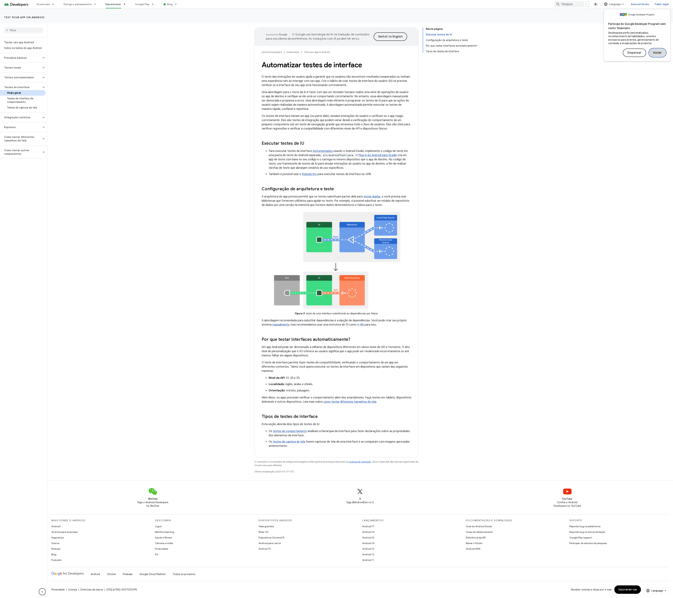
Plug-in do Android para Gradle (377, 155)
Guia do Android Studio (479, 526)
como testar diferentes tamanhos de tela (349, 402)
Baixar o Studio (474, 543)
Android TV (265, 548)
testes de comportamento (290, 431)
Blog (170, 4)
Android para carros (270, 543)
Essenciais (43, 4)
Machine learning (164, 532)
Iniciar (657, 52)
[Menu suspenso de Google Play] (154, 4)
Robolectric (309, 174)
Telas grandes (266, 526)
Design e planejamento (78, 4)
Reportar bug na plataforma (584, 526)
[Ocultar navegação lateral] (42, 591)
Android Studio (640, 4)
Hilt (362, 324)
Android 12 (368, 554)
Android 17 (368, 526)
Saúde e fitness (163, 537)
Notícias (55, 548)
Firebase (127, 574)
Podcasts (56, 560)
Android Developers (272, 52)
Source (55, 543)
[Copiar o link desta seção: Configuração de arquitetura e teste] (337, 189)
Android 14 (368, 543)
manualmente (280, 324)
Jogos (158, 526)
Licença (72, 589)
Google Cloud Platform (153, 574)
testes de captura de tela (289, 441)
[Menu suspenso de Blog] (177, 4)
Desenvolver (113, 4)
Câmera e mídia (164, 543)
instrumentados (323, 151)
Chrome (111, 574)
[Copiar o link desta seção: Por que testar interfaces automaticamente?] (353, 340)
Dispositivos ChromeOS (271, 537)
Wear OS (263, 532)
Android (55, 526)
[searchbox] (23, 30)
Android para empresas (64, 532)
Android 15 (368, 537)
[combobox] (572, 4)
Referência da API (476, 537)
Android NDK (473, 548)
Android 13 (368, 548)
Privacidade (161, 548)
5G (156, 554)
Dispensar (634, 52)
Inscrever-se (627, 589)
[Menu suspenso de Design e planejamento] (96, 4)
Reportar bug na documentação (587, 532)
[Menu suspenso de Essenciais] (54, 4)
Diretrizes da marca (91, 589)
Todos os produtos (184, 574)
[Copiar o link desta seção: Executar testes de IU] (307, 144)
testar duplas (371, 196)
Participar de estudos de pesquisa (588, 543)
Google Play (142, 4)
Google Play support (580, 537)
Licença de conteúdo (360, 461)
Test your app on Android (24, 17)
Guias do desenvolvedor (479, 532)
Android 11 (368, 560)
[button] (21, 58)
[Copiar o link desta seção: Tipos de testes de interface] (321, 417)
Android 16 (368, 532)
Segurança (57, 537)
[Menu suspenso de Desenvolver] (126, 4)
